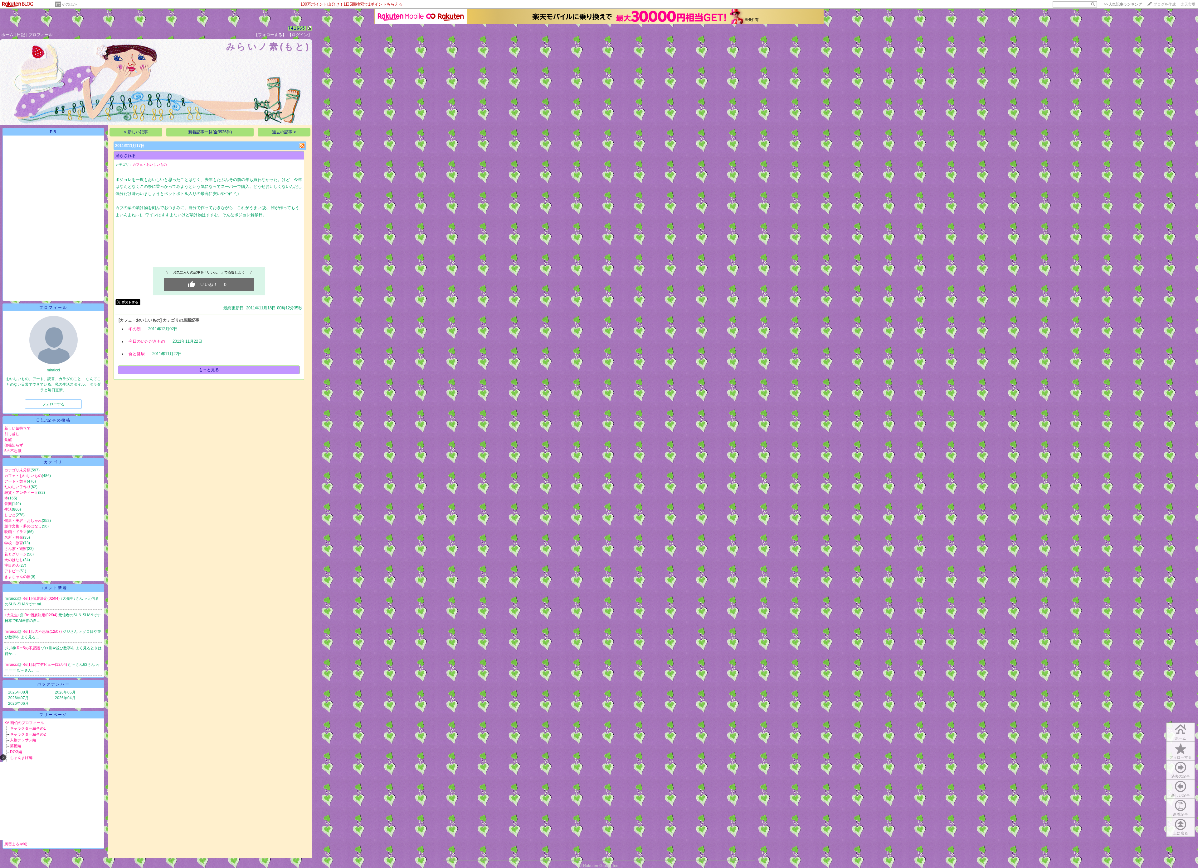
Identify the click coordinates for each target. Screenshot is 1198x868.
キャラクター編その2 (28, 734)
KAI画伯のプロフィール (24, 723)
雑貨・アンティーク (21, 492)
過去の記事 (1180, 776)
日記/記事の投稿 (53, 420)
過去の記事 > (284, 132)
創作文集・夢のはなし (23, 526)
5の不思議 (13, 451)
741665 (296, 28)
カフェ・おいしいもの (23, 476)
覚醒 (8, 439)
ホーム (7, 34)
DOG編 (16, 752)
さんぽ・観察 (15, 548)
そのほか (69, 4)
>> (1123, 4)
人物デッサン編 (23, 740)
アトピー (11, 571)
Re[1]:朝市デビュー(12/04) (45, 664)
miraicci (11, 631)
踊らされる (125, 155)
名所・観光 (13, 537)
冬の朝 (135, 329)
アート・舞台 (15, 481)
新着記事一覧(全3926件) (210, 132)
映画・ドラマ (15, 532)
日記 (21, 34)
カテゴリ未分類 (17, 470)
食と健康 (137, 353)
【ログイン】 (300, 34)
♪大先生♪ (12, 615)
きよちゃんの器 (17, 577)
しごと (10, 515)
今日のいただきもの (147, 341)
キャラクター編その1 (28, 728)
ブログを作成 (1164, 4)
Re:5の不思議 (29, 648)
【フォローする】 (270, 34)
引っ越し (11, 434)
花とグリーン (15, 554)
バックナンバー (53, 684)
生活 (8, 509)
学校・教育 (13, 543)
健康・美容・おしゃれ (23, 520)
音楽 (8, 504)
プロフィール (40, 34)
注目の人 (11, 565)
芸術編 (15, 746)
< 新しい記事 (136, 132)
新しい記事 (1180, 795)
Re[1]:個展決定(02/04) (41, 598)
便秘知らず (13, 445)
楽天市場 (1188, 4)
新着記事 (1180, 814)
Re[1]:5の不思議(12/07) (42, 631)
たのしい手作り (17, 487)
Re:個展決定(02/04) (41, 615)
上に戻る (1180, 833)
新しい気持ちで (17, 428)
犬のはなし (13, 560)
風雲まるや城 (15, 844)
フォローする (1180, 757)
